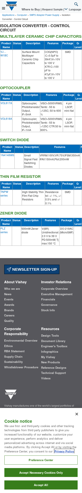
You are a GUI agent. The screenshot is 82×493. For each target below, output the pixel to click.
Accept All (41, 485)
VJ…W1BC (4, 53)
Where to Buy (31, 9)
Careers (9, 315)
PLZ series (4, 230)
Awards (9, 305)
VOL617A (6, 103)
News (7, 294)
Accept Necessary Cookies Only (41, 472)
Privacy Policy (64, 451)
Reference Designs (53, 368)
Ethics (8, 346)
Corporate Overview (54, 289)
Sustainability (13, 362)
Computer (22, 14)
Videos (46, 378)
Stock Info (48, 310)
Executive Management (56, 294)
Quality (9, 321)
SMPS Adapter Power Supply (44, 14)
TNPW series (4, 193)
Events (8, 299)
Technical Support (53, 373)
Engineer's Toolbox (54, 346)
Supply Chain (13, 357)
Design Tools (50, 335)
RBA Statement (14, 351)
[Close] (77, 414)
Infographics (49, 352)
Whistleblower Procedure (21, 367)
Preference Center (41, 460)
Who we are (12, 289)
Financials (48, 299)
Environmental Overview (20, 340)
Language (74, 9)
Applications (8, 14)
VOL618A (6, 118)
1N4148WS (7, 155)
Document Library (53, 341)
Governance (49, 305)
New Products (50, 362)
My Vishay (48, 357)
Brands (9, 310)
